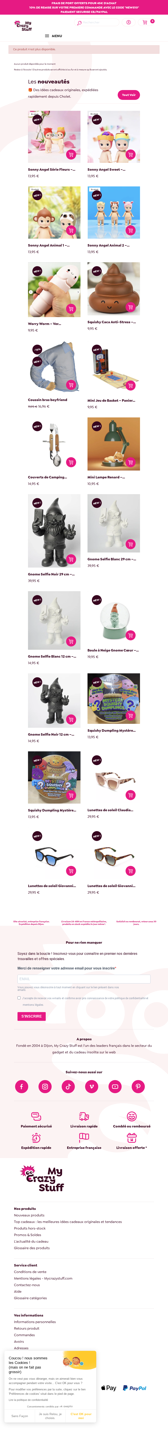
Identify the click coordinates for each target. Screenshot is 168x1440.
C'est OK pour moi (81, 1416)
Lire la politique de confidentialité (28, 1400)
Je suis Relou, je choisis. (50, 1416)
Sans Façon (19, 1416)
